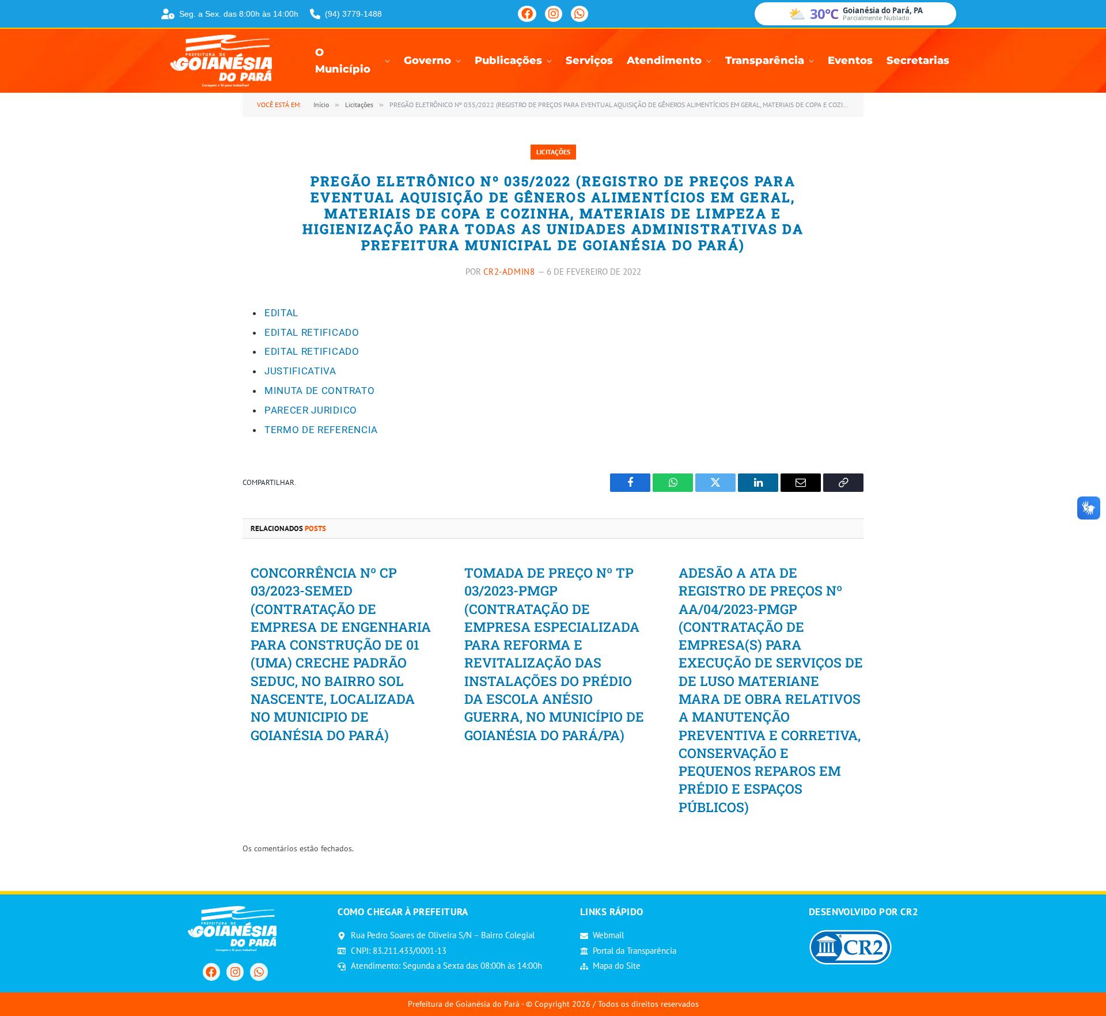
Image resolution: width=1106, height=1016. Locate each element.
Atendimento (664, 60)
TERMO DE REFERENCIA (321, 429)
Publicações (508, 60)
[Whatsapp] (258, 971)
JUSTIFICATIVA (300, 371)
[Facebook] (527, 14)
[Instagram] (553, 14)
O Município (342, 61)
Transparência (764, 60)
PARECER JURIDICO (310, 410)
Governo (427, 60)
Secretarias (918, 60)
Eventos (850, 60)
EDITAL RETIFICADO (311, 332)
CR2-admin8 (509, 271)
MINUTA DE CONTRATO (319, 390)
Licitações (553, 151)
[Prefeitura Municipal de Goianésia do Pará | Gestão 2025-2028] (225, 61)
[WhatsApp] (579, 14)
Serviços (589, 60)
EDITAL (281, 313)
